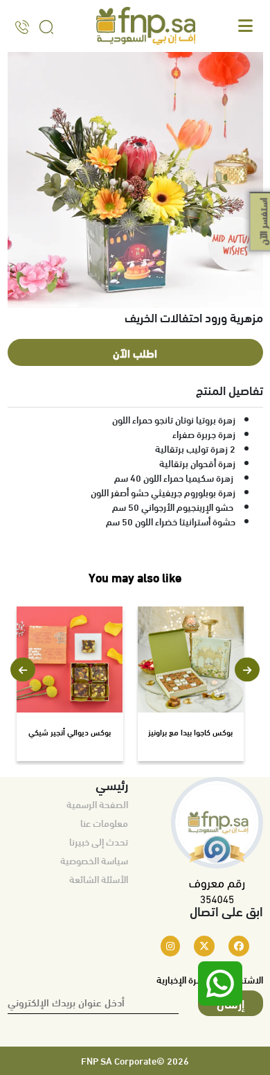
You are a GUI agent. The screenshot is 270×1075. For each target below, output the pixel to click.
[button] (22, 670)
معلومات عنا (104, 823)
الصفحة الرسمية (97, 804)
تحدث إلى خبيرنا (98, 841)
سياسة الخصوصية (94, 860)
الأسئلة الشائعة (98, 879)
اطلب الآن (135, 352)
